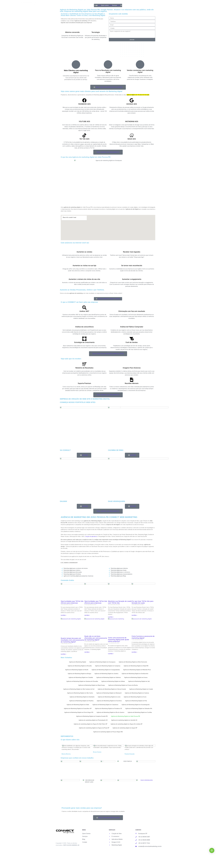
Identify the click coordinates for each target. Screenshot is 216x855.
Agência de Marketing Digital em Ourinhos (109, 700)
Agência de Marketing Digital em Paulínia (81, 700)
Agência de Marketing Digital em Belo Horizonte (133, 662)
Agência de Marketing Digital (77, 662)
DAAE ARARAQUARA (116, 501)
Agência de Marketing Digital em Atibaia (113, 681)
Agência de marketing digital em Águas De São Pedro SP (90, 724)
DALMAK (63, 501)
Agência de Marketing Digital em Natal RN (136, 666)
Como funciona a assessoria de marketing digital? (143, 637)
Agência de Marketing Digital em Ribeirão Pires (137, 669)
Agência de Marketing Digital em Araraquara (102, 662)
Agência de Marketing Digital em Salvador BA (138, 708)
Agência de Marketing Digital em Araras (135, 677)
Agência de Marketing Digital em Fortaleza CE (108, 708)
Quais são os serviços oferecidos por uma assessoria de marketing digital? (95, 638)
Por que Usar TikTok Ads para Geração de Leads (142, 602)
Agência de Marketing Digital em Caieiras (137, 693)
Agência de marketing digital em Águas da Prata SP (94, 728)
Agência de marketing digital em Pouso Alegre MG (108, 731)
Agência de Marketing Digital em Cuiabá (141, 689)
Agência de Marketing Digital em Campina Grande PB (92, 716)
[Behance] (212, 3)
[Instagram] (205, 3)
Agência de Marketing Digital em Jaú (139, 681)
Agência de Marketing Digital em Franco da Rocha (123, 685)
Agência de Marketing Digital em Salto (78, 704)
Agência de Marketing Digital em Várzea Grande (112, 689)
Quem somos (105, 5)
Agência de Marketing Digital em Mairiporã (108, 693)
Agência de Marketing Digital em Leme (109, 697)
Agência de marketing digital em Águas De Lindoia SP (126, 724)
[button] (211, 850)
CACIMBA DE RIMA (115, 450)
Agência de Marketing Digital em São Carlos (80, 693)
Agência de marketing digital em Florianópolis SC (93, 720)
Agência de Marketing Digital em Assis (135, 697)
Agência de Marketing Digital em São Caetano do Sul (78, 689)
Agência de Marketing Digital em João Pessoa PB (125, 716)
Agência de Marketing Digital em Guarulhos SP (78, 708)
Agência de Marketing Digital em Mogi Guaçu (91, 685)
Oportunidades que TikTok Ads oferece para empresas (72, 602)
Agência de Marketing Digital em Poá (136, 700)
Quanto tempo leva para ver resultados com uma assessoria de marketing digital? (72, 640)
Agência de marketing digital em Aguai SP (125, 728)
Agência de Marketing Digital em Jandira (106, 673)
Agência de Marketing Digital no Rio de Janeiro (110, 712)
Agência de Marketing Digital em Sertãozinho (135, 673)
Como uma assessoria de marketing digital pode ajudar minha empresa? (118, 639)
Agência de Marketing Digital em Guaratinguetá (135, 704)
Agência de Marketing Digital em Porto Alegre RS (78, 712)
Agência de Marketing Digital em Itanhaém (82, 697)
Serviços (114, 5)
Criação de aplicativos (91, 536)
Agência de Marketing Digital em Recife (76, 669)
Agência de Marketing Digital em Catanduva (105, 704)
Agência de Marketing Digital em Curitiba (140, 712)
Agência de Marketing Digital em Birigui (79, 673)
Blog (121, 5)
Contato (128, 5)
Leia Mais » (63, 615)
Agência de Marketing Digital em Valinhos (108, 677)
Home (96, 5)
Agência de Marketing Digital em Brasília (80, 666)
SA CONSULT (65, 450)
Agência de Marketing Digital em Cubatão (81, 677)
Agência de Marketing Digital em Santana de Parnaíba (82, 681)
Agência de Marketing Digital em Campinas (107, 666)
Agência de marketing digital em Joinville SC (124, 720)
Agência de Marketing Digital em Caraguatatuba (106, 669)
